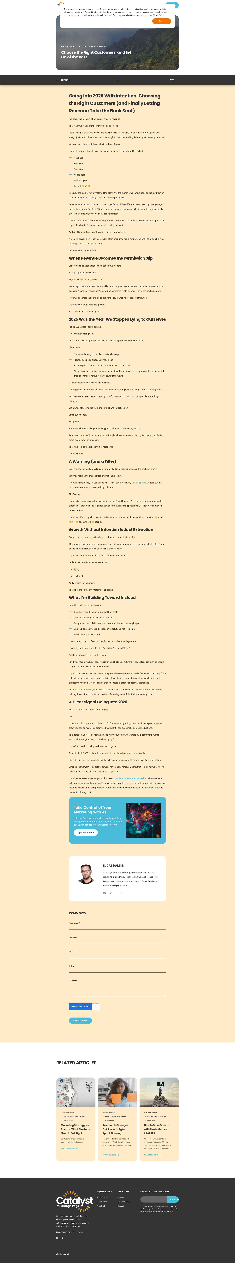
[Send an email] (105, 893)
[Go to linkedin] (121, 893)
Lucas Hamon (67, 46)
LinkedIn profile (139, 482)
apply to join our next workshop (131, 778)
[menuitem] (105, 1193)
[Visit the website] (110, 893)
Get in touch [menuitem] (123, 1192)
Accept (161, 21)
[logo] (74, 1201)
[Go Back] (117, 80)
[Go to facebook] (116, 893)
